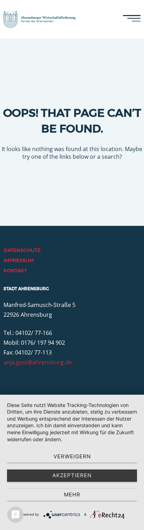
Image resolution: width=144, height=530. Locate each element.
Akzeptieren (72, 475)
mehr (72, 494)
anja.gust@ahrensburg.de (37, 362)
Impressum (18, 260)
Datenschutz (22, 250)
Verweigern (72, 456)
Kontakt (15, 270)
